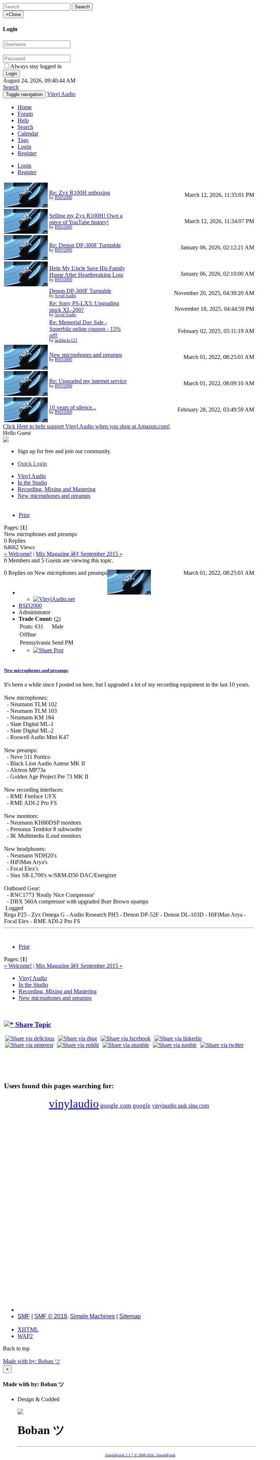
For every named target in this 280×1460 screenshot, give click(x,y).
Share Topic (32, 1024)
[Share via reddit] (78, 1045)
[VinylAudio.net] (54, 599)
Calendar (28, 133)
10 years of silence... (72, 407)
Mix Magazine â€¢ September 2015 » (79, 554)
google (142, 1105)
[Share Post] (48, 650)
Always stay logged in (36, 66)
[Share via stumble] (125, 1045)
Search (11, 87)
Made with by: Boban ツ (32, 1361)
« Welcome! (18, 554)
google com (115, 1105)
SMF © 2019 (50, 1316)
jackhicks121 (66, 340)
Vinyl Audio (61, 94)
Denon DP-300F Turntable (80, 291)
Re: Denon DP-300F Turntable (85, 245)
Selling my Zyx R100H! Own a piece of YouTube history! (85, 219)
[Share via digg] (77, 1038)
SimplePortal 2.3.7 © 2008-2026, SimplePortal (140, 1455)
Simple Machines (92, 1316)
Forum (25, 114)
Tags (23, 140)
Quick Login (32, 463)
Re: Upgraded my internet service (88, 381)
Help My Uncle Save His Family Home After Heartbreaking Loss (87, 271)
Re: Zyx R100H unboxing (79, 193)
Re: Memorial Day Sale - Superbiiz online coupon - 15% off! (85, 329)
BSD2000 (63, 197)
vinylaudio (74, 1103)
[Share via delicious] (29, 1038)
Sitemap (130, 1316)
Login (24, 147)
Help (23, 120)
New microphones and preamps (85, 355)
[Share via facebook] (126, 1038)
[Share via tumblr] (175, 1045)
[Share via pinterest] (29, 1045)
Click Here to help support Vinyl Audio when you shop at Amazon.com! (86, 426)
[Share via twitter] (222, 1045)
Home (25, 107)
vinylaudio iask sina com (180, 1105)
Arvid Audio (65, 295)
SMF (24, 1316)
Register (27, 153)
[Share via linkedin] (178, 1038)
